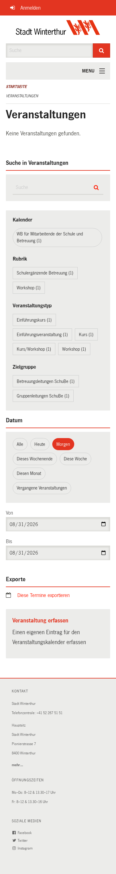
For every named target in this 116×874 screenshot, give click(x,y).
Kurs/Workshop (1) (34, 349)
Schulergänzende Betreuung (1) (45, 272)
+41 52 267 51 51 (49, 713)
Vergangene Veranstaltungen (42, 487)
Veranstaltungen (22, 96)
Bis (9, 541)
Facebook (25, 833)
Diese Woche (75, 458)
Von (9, 513)
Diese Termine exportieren (43, 595)
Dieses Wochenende (35, 458)
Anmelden (30, 8)
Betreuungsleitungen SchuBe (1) (46, 381)
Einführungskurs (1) (34, 320)
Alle (20, 444)
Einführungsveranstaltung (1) (42, 334)
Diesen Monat (29, 473)
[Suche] (101, 50)
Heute (39, 444)
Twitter (23, 841)
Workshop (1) (29, 287)
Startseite (16, 87)
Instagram (25, 848)
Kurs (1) (86, 334)
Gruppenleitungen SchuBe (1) (43, 395)
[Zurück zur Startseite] (58, 29)
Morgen (63, 444)
